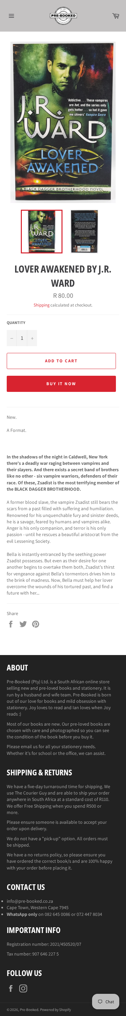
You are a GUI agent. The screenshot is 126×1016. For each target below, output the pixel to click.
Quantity (16, 322)
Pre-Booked (29, 1009)
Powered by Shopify (55, 1009)
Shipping (41, 305)
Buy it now (61, 384)
